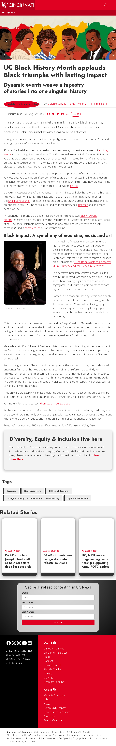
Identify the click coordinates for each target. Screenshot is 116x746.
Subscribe (58, 622)
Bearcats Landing (54, 681)
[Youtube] (24, 643)
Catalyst (48, 661)
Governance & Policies (57, 712)
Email (47, 657)
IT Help (48, 673)
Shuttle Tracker (53, 669)
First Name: (28, 602)
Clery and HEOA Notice (25, 735)
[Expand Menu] (112, 12)
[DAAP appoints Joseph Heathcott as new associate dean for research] (19, 532)
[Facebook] (8, 643)
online (74, 185)
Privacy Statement (47, 738)
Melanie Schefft (56, 103)
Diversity (11, 491)
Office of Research (59, 491)
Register (83, 204)
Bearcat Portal (52, 665)
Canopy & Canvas (54, 648)
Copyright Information (83, 738)
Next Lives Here (32, 491)
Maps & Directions (54, 695)
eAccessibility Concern (26, 738)
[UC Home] (17, 5)
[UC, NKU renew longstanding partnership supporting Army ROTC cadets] (96, 532)
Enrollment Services (56, 652)
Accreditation (101, 738)
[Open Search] (105, 5)
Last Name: (28, 612)
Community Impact (55, 708)
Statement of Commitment (81, 735)
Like (75, 114)
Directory (49, 716)
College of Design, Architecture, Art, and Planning (33, 498)
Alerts (9, 735)
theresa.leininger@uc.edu (55, 403)
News (47, 703)
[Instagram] (19, 643)
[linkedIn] (30, 643)
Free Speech (64, 738)
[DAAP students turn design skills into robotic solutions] (58, 532)
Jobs (46, 699)
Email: (25, 592)
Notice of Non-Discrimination (52, 735)
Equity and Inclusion (78, 498)
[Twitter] (14, 643)
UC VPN (48, 677)
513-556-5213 (99, 103)
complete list (32, 228)
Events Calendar (53, 720)
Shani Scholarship (19, 200)
